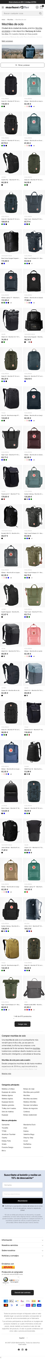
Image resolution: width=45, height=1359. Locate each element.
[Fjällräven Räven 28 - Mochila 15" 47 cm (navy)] (34, 359)
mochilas (36, 1048)
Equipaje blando (8, 1102)
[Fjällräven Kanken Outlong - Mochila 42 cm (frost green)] (34, 477)
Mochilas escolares (30, 1099)
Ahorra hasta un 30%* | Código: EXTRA (22, 2)
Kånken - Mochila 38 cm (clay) (10, 887)
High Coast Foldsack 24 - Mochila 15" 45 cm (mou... (11, 1004)
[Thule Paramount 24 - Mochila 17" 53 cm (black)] (34, 713)
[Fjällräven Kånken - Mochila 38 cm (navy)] (34, 399)
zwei (25, 1002)
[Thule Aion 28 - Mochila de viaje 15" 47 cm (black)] (11, 399)
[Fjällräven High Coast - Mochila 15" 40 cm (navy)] (34, 202)
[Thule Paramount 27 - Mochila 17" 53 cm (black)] (11, 477)
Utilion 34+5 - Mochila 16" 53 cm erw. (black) (34, 926)
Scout (25, 1141)
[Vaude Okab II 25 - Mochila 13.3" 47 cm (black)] (11, 320)
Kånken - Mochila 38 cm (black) (33, 297)
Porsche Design (7, 1147)
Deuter (26, 923)
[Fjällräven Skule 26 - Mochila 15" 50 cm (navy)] (34, 791)
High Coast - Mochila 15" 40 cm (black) (11, 455)
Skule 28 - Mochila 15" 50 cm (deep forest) (34, 180)
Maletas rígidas (7, 1099)
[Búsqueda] (40, 13)
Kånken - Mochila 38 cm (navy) (33, 415)
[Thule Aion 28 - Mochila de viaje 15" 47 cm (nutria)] (11, 948)
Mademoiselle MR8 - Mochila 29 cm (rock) (34, 1004)
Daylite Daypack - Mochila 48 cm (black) (11, 612)
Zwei (25, 1128)
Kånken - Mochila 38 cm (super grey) (11, 572)
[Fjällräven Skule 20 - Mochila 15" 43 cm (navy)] (11, 202)
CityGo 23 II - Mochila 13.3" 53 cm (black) (34, 847)
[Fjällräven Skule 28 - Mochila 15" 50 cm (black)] (11, 84)
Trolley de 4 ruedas (9, 1108)
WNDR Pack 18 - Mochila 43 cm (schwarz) (34, 769)
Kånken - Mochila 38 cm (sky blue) (34, 101)
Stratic (4, 1144)
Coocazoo (27, 1147)
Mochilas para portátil (31, 1092)
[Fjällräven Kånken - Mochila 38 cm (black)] (34, 281)
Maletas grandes (8, 1105)
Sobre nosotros (8, 1250)
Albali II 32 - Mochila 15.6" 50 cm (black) (11, 651)
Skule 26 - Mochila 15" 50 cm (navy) (34, 808)
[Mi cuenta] (37, 7)
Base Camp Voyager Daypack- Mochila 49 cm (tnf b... (11, 258)
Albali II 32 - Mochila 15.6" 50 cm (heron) (34, 690)
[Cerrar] (0, 1357)
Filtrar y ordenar (24, 65)
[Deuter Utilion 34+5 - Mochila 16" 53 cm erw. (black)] (34, 909)
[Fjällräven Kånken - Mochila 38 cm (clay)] (11, 870)
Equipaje (5, 1115)
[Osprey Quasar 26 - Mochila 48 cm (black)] (11, 674)
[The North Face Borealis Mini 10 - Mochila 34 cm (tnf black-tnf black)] (11, 516)
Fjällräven (5, 98)
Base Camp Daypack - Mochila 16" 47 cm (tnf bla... (34, 337)
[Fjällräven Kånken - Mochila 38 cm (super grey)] (11, 556)
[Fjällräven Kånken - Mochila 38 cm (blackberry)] (34, 438)
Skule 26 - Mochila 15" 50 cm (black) (11, 729)
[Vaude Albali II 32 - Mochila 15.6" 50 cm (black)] (11, 634)
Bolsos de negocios (30, 1108)
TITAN (4, 1131)
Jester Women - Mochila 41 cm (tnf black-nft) (11, 847)
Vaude (3, 334)
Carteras (26, 1112)
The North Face (6, 256)
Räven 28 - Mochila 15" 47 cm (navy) (34, 376)
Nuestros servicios (10, 1245)
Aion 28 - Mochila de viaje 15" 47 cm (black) (11, 415)
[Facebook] (19, 1349)
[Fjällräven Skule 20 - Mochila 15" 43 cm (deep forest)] (11, 359)
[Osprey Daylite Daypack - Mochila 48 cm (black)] (11, 595)
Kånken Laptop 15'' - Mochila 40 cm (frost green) (34, 887)
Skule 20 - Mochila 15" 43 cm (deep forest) (11, 376)
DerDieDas (27, 1144)
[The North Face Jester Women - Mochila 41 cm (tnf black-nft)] (11, 831)
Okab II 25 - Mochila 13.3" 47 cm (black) (11, 337)
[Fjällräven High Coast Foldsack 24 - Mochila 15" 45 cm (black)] (34, 516)
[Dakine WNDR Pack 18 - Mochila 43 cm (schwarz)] (34, 752)
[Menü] (18, 1277)
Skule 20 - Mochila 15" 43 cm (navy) (11, 219)
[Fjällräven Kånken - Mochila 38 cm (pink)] (34, 634)
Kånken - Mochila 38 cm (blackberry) (34, 455)
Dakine (26, 766)
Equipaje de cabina (9, 1092)
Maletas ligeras (7, 1095)
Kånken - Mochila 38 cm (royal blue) (11, 769)
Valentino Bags (28, 1134)
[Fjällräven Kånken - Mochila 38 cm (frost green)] (34, 124)
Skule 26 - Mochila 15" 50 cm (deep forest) (34, 965)
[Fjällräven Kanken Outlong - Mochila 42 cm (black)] (11, 909)
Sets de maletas (8, 1112)
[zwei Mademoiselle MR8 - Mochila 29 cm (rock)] (34, 988)
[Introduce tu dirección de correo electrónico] (22, 1201)
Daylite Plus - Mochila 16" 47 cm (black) (11, 180)
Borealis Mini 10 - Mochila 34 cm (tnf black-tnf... (11, 533)
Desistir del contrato (22, 1292)
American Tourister (8, 1134)
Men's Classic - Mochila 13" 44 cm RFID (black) (11, 808)
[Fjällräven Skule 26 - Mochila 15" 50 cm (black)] (11, 713)
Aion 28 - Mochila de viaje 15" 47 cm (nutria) (11, 965)
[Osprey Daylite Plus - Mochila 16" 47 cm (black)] (11, 163)
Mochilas (10, 19)
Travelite (5, 1128)
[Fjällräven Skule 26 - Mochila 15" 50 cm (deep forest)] (34, 948)
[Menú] (3, 7)
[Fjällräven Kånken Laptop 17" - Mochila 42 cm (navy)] (11, 281)
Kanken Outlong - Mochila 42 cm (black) (11, 926)
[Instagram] (22, 1349)
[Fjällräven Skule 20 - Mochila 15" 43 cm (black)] (11, 124)
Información (7, 1240)
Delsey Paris (6, 1141)
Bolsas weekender (30, 1115)
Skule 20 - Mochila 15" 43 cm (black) (11, 140)
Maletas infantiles (29, 1102)
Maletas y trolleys (8, 1089)
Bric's (4, 1151)
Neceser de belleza (30, 1105)
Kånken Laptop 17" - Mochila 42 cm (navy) (11, 297)
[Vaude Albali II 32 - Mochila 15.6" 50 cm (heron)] (34, 674)
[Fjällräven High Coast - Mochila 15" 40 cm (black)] (11, 438)
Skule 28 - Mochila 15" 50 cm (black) (11, 101)
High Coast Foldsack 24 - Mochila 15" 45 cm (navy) (34, 258)
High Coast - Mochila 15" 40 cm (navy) (34, 219)
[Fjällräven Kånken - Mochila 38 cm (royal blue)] (11, 752)
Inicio (3, 19)
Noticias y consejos (10, 1255)
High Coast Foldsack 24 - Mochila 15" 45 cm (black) (34, 533)
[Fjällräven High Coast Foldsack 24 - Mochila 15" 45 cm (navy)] (34, 241)
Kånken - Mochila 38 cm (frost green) (34, 140)
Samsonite (5, 1125)
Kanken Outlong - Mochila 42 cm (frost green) (34, 494)
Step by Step (28, 1138)
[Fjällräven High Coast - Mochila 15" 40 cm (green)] (34, 595)
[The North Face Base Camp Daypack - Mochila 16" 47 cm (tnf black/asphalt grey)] (34, 320)
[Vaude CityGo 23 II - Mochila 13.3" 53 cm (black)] (34, 831)
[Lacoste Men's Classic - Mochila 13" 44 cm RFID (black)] (11, 791)
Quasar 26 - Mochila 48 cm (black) (11, 690)
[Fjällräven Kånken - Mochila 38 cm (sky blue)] (34, 84)
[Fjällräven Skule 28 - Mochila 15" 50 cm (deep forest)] (34, 163)
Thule (3, 413)
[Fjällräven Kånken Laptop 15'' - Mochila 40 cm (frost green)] (34, 870)
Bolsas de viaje (28, 1089)
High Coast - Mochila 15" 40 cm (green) (34, 612)
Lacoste (4, 805)
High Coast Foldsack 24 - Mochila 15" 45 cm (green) (34, 572)
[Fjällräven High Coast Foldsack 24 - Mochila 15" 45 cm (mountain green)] (11, 988)
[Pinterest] (26, 1349)
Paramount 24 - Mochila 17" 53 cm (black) (34, 729)
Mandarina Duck (29, 1125)
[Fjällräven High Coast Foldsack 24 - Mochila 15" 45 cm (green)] (34, 556)
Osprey (3, 177)
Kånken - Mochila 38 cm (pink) (33, 651)
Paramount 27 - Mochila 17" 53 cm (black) (11, 494)
